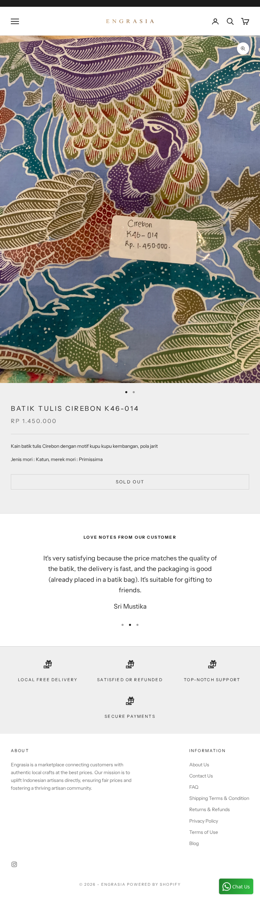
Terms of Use (203, 832)
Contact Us (201, 776)
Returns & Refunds (209, 809)
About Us (199, 765)
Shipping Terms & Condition (219, 798)
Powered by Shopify (154, 884)
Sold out (130, 481)
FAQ (193, 787)
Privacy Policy (203, 821)
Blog (194, 843)
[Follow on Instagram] (14, 864)
